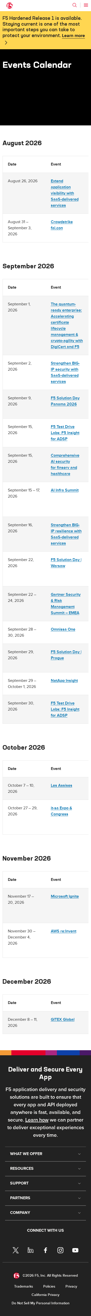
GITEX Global (63, 1019)
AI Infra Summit (65, 490)
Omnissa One (63, 629)
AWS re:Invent (63, 931)
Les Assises (61, 785)
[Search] (74, 5)
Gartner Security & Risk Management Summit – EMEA (66, 603)
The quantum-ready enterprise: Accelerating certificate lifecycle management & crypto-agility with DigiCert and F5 (67, 325)
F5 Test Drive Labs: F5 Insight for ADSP (65, 432)
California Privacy (45, 1295)
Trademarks (23, 1286)
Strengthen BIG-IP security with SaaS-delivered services (65, 372)
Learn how (37, 1120)
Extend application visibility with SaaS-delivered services (65, 193)
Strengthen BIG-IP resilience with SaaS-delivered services (66, 534)
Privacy (71, 1286)
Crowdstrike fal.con (62, 225)
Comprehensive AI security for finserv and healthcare (65, 464)
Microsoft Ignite (65, 896)
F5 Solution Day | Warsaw (66, 562)
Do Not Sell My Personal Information (41, 1303)
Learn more (73, 36)
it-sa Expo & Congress (61, 811)
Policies (49, 1286)
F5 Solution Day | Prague (66, 655)
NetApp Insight (64, 680)
